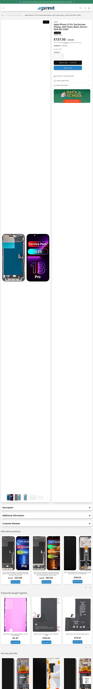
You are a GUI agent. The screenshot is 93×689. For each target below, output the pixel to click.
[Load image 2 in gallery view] (18, 497)
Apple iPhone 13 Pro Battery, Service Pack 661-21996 (46, 634)
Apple (56, 22)
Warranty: (57, 45)
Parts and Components (14, 15)
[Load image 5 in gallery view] (40, 497)
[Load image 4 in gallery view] (33, 497)
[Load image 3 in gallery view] (25, 497)
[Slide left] (4, 497)
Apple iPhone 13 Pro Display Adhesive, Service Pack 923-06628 (15, 634)
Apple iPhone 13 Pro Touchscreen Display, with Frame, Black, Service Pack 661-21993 (53, 15)
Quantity (57, 52)
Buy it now (68, 68)
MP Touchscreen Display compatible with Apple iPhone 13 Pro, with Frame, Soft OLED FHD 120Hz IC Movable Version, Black (15, 574)
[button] (80, 8)
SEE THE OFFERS (72, 101)
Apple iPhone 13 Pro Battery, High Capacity (77, 634)
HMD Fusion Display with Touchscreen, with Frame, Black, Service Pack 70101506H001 (77, 573)
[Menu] (90, 677)
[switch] (87, 682)
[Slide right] (47, 497)
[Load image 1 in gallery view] (10, 497)
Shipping (65, 42)
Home (3, 15)
